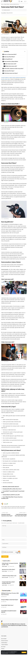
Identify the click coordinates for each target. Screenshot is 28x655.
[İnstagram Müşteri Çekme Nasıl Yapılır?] (23, 601)
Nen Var (5, 503)
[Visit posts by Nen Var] (2, 504)
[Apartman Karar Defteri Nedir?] (23, 571)
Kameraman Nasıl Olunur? (9, 56)
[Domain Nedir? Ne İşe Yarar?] (23, 606)
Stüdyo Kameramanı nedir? (11, 66)
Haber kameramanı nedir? (10, 63)
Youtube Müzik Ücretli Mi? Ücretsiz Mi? (11, 494)
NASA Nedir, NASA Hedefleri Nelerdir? (11, 486)
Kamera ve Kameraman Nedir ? (10, 54)
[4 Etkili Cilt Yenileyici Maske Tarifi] (23, 577)
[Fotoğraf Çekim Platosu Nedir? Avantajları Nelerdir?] (23, 583)
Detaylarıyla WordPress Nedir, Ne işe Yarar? (12, 488)
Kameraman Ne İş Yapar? (9, 70)
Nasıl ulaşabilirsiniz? (8, 59)
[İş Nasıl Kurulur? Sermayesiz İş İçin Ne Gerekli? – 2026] (23, 565)
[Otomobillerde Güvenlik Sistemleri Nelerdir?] (23, 612)
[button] (24, 652)
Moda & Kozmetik (5, 577)
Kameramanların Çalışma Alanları (11, 61)
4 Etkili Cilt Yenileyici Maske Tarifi (9, 575)
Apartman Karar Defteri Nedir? (8, 569)
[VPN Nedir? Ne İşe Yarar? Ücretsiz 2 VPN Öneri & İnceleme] (23, 594)
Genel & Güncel (4, 566)
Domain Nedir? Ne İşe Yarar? (7, 605)
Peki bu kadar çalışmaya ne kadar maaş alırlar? (13, 68)
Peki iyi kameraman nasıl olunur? (11, 73)
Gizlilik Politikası (13, 651)
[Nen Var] (8, 1)
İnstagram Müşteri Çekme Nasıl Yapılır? (9, 599)
